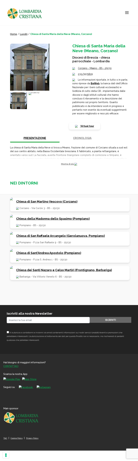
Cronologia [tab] (82, 138)
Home (13, 34)
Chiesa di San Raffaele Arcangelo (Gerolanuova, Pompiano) (60, 236)
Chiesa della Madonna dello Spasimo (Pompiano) (53, 218)
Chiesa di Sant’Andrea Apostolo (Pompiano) (48, 253)
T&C (5, 438)
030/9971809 (85, 74)
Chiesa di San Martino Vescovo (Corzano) (46, 201)
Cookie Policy (17, 438)
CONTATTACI (10, 366)
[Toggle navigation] (127, 13)
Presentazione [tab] (35, 138)
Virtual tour (87, 126)
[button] (69, 164)
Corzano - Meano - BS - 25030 (95, 68)
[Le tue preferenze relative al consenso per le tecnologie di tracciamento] (6, 455)
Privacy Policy (32, 438)
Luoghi (23, 34)
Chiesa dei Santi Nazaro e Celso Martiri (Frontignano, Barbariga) (64, 270)
